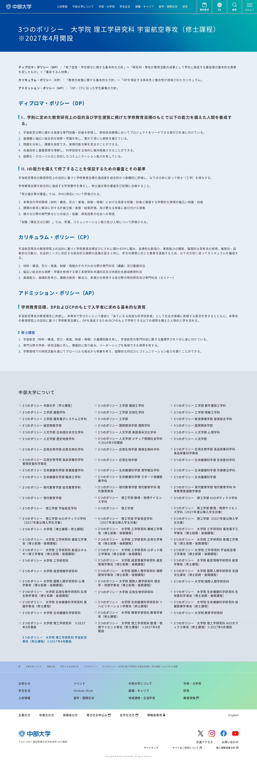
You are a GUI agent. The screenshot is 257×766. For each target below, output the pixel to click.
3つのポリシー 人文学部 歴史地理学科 (48, 439)
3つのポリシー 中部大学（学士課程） (48, 405)
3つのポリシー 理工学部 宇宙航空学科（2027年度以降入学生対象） (125, 520)
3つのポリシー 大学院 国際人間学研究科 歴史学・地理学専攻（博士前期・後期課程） (129, 583)
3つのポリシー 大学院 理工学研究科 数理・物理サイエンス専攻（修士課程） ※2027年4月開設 (130, 627)
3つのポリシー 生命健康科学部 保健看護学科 (53, 470)
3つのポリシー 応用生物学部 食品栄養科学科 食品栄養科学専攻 (204, 451)
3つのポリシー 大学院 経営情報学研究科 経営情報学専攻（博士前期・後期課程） (130, 562)
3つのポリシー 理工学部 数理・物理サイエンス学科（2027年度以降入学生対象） (206, 510)
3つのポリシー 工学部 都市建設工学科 (200, 405)
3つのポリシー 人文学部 (190, 439)
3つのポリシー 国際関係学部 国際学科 (124, 425)
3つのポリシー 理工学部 (116, 508)
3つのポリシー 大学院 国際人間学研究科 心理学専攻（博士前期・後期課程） (53, 583)
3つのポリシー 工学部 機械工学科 (121, 405)
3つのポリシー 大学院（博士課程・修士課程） (54, 529)
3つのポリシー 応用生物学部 (117, 460)
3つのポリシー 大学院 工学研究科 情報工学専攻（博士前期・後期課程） (206, 541)
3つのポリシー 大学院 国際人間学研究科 (201, 581)
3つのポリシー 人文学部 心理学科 (197, 432)
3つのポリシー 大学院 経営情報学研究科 (50, 571)
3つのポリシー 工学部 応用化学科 (121, 412)
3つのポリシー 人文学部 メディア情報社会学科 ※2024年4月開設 (130, 440)
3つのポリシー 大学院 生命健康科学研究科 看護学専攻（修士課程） (54, 604)
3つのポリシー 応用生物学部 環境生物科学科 (129, 449)
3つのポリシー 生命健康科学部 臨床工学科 (51, 477)
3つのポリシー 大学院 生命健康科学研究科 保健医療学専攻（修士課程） (206, 604)
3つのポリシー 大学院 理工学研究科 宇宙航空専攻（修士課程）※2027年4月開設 (140, 666)
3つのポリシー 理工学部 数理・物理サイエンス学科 (130, 499)
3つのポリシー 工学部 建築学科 (43, 412)
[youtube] (235, 733)
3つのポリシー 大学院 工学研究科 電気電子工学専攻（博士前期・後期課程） (206, 531)
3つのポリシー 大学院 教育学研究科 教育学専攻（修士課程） (130, 614)
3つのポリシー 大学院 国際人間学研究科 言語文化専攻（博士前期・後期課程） (206, 573)
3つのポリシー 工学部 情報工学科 (197, 412)
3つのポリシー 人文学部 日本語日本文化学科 (53, 432)
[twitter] (200, 733)
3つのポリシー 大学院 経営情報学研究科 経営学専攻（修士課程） (206, 562)
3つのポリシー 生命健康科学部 (195, 477)
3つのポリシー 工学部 (113, 419)
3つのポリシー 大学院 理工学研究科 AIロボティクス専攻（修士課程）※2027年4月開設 (206, 625)
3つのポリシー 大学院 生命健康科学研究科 (51, 613)
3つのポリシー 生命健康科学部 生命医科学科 (204, 460)
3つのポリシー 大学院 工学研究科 (45, 560)
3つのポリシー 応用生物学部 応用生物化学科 (53, 449)
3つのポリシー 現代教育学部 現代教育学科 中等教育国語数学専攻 (205, 489)
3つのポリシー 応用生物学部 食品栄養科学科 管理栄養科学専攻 (53, 461)
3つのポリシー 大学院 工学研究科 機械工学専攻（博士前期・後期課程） (130, 531)
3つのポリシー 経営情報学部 (42, 425)
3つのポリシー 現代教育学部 (42, 498)
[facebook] (224, 733)
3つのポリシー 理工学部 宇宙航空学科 (49, 508)
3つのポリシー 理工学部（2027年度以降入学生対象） (206, 520)
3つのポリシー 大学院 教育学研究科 (198, 613)
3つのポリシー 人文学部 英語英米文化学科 (127, 432)
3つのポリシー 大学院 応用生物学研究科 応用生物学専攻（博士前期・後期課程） (54, 593)
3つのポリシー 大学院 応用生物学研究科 (125, 592)
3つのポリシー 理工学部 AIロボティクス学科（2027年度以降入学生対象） (54, 520)
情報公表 (51, 666)
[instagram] (212, 733)
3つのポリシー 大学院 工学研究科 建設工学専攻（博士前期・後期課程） (54, 541)
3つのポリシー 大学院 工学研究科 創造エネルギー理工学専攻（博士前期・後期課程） (54, 552)
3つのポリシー (90, 666)
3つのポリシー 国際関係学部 (193, 425)
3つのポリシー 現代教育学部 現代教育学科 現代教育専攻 (129, 489)
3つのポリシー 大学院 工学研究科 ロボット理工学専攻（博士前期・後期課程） (130, 552)
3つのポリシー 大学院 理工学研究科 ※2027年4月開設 (53, 625)
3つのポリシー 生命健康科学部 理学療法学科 (129, 470)
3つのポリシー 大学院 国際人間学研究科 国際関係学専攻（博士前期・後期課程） (130, 573)
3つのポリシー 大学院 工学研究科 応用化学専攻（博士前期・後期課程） (130, 541)
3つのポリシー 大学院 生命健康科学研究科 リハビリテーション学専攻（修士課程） (130, 604)
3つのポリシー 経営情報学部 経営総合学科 (203, 419)
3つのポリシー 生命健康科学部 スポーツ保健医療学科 (130, 479)
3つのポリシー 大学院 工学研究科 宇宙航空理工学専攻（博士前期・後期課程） (205, 552)
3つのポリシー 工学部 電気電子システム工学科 (54, 419)
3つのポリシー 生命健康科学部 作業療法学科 (204, 470)
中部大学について (34, 666)
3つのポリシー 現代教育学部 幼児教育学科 (51, 487)
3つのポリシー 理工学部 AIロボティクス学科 (206, 498)
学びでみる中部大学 (70, 666)
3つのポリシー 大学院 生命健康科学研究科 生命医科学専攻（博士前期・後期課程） (206, 593)
